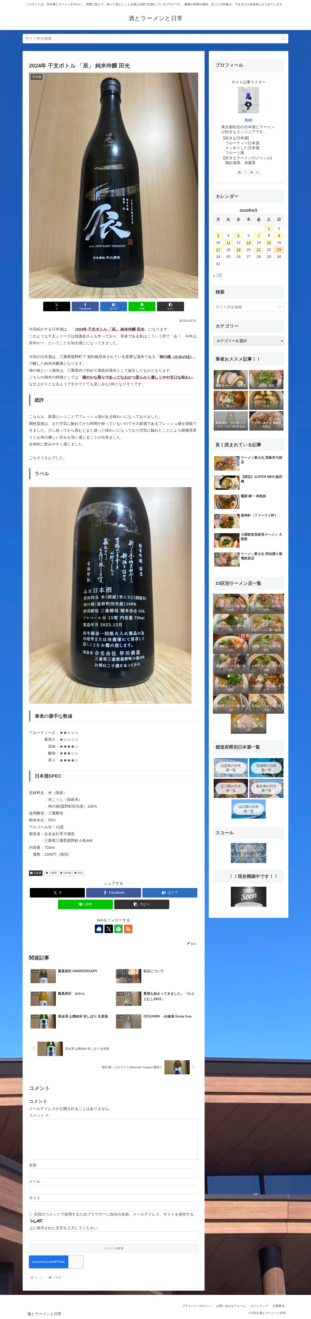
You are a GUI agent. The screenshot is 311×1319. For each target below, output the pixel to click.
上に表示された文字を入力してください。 (65, 1228)
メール (34, 1181)
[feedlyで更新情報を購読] (118, 929)
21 (259, 250)
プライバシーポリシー (197, 1306)
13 (248, 242)
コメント (39, 1115)
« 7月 (217, 275)
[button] (284, 38)
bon (248, 119)
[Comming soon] (248, 897)
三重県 (53, 873)
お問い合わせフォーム (231, 1306)
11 (228, 242)
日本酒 (37, 873)
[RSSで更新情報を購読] (128, 929)
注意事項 (278, 1306)
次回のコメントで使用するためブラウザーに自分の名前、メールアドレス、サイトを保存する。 (116, 1214)
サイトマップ (259, 1306)
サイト (34, 1198)
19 (238, 250)
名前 (33, 1165)
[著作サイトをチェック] (99, 929)
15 (269, 242)
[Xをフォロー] (109, 929)
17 (218, 250)
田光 (80, 873)
